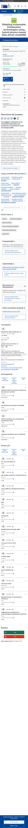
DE (2, 118)
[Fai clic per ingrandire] (25, 387)
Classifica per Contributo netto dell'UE (14, 380)
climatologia (6, 196)
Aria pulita (5, 92)
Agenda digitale (6, 89)
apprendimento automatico (8, 202)
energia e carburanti (14, 189)
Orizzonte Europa (7, 14)
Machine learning (6, 222)
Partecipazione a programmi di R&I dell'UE (12, 368)
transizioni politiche (6, 184)
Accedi (15, 6)
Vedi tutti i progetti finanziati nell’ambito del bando (11, 316)
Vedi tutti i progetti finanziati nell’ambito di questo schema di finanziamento (12, 298)
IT (14, 118)
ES (8, 118)
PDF (15, 636)
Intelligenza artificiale (7, 94)
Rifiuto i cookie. (14, 825)
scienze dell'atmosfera (20, 195)
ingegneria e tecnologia (7, 187)
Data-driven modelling (15, 218)
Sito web (5, 366)
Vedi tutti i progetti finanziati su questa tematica (13, 274)
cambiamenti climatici (18, 196)
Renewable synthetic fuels (9, 230)
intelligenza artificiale (17, 200)
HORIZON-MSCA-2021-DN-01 (11, 311)
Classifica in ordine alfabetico (5, 379)
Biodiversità (5, 100)
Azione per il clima (7, 97)
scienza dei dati (16, 179)
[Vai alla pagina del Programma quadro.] (14, 20)
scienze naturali (5, 177)
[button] (18, 6)
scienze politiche (15, 183)
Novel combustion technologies (10, 226)
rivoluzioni (16, 184)
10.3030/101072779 (7, 56)
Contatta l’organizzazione (9, 364)
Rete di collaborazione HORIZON (10, 369)
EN (5, 118)
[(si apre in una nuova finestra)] (6, 5)
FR (11, 118)
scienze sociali (5, 183)
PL (17, 118)
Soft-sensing (5, 233)
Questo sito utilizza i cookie (10, 816)
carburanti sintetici (6, 190)
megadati (3, 180)
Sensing (4, 218)
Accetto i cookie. (14, 822)
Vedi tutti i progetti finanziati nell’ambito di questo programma (12, 251)
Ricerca (21, 6)
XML (15, 632)
